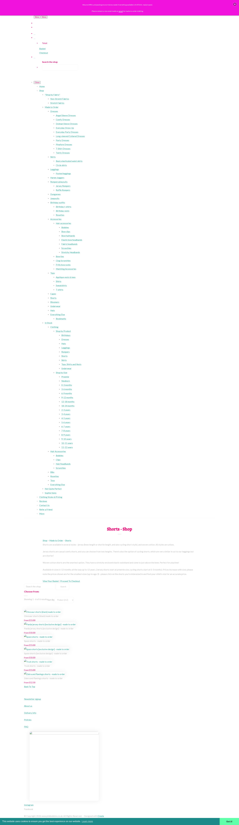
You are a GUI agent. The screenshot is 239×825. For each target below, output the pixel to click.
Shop (41, 90)
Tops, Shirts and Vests (71, 364)
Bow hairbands (68, 235)
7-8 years (65, 430)
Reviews (43, 501)
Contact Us (44, 505)
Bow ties (60, 256)
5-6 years (65, 422)
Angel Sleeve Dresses (66, 115)
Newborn (65, 381)
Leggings (54, 169)
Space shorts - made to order (37, 641)
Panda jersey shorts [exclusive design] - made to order (49, 628)
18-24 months (67, 406)
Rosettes (60, 215)
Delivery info (30, 713)
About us (28, 706)
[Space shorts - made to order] (38, 637)
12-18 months (67, 401)
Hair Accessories (58, 451)
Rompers (65, 352)
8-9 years (65, 435)
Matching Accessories (66, 269)
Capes (53, 294)
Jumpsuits (54, 198)
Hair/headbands (63, 464)
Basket (42, 48)
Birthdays (65, 335)
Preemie (65, 377)
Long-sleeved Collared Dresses (70, 136)
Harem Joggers (57, 177)
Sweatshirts (61, 285)
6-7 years (65, 426)
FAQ (26, 726)
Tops (52, 273)
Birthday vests (62, 211)
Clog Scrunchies (63, 260)
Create (101, 816)
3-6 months (66, 389)
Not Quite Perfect (53, 489)
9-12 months (67, 397)
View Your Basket (51, 581)
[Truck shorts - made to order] (38, 661)
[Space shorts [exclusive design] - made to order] (46, 649)
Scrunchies (66, 248)
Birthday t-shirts (63, 206)
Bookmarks (61, 318)
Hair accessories (63, 223)
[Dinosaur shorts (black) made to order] (42, 612)
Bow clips (65, 231)
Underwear (55, 306)
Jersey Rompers (63, 186)
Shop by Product (63, 331)
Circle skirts (61, 165)
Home (42, 86)
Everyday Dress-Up (65, 128)
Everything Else (57, 314)
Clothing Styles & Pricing (50, 497)
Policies (27, 720)
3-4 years (65, 414)
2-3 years (65, 410)
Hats (52, 310)
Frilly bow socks (63, 265)
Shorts (53, 298)
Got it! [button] (229, 821)
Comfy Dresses (63, 119)
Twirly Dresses (63, 153)
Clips (58, 459)
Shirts (58, 281)
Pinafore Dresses (64, 144)
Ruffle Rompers (63, 190)
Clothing (54, 327)
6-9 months (66, 393)
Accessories (55, 219)
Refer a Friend (45, 509)
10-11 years (67, 443)
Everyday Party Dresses (67, 132)
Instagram (28, 805)
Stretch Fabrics (57, 103)
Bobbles (65, 227)
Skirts (53, 157)
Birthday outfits (57, 202)
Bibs (52, 472)
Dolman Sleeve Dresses (67, 123)
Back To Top (29, 686)
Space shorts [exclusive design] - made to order (45, 653)
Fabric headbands (69, 244)
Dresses (54, 111)
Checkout (43, 53)
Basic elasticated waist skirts (69, 161)
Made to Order (52, 107)
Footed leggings (63, 173)
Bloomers (54, 302)
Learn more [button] (87, 821)
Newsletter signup (32, 699)
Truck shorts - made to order (37, 666)
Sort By (50, 600)
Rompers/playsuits (58, 182)
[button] (235, 4)
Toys (52, 480)
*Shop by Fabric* (52, 94)
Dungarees (55, 194)
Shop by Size (61, 372)
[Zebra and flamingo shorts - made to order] (44, 674)
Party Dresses (62, 140)
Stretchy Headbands (70, 252)
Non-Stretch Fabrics (59, 99)
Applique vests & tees (66, 277)
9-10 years (66, 439)
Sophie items (50, 493)
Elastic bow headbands (71, 240)
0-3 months (66, 385)
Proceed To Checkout (70, 581)
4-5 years (65, 418)
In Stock (48, 323)
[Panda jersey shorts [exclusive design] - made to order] (50, 624)
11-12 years (67, 447)
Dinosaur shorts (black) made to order (41, 616)
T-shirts (59, 289)
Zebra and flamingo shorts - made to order (43, 678)
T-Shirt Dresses (63, 148)
